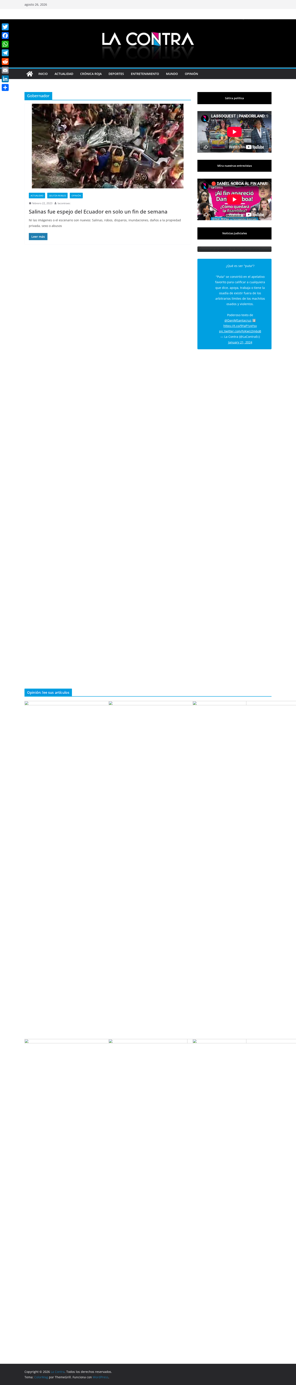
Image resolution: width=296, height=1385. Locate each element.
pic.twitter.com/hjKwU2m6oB (240, 342)
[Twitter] (5, 27)
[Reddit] (5, 61)
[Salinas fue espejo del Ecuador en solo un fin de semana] (107, 146)
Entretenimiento (145, 74)
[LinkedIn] (5, 78)
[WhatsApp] (5, 44)
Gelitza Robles (57, 195)
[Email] (5, 70)
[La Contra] (148, 22)
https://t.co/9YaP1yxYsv (240, 337)
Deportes (116, 74)
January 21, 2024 (240, 353)
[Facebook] (5, 35)
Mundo (172, 74)
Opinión (191, 74)
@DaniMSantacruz (237, 331)
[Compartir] (5, 87)
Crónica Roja (91, 74)
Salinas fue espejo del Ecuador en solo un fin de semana (98, 211)
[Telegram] (5, 53)
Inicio (43, 74)
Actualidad (64, 74)
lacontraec (64, 203)
